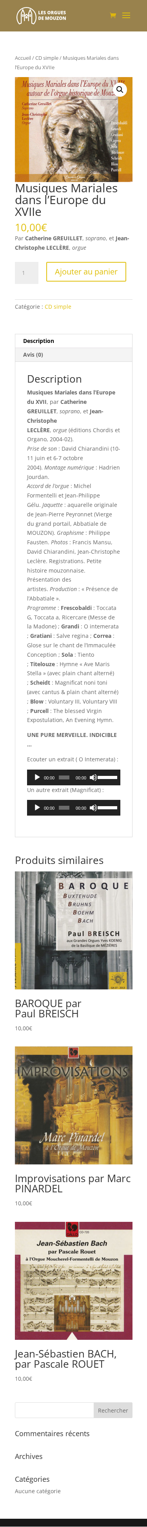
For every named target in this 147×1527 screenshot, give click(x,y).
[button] (120, 90)
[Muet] (93, 777)
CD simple (46, 57)
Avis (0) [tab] (33, 354)
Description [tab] (38, 340)
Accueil (23, 57)
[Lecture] (37, 777)
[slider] (107, 777)
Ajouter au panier (86, 271)
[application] (73, 777)
